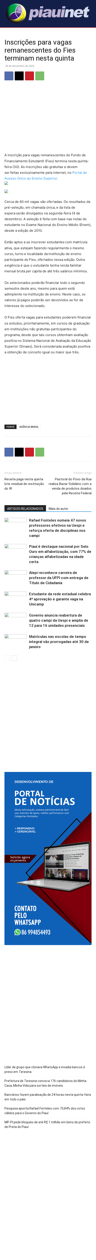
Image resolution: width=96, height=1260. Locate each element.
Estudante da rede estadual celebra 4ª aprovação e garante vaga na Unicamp (60, 599)
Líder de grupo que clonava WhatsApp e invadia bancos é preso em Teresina (44, 1069)
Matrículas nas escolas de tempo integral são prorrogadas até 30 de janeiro (59, 641)
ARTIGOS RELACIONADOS (25, 508)
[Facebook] (8, 75)
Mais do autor (58, 508)
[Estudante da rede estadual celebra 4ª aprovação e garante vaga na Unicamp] (15, 599)
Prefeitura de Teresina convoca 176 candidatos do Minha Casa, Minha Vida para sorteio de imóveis (45, 1083)
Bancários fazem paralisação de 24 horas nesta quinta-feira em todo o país (47, 1097)
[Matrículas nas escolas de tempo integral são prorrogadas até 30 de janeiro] (15, 641)
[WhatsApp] (39, 75)
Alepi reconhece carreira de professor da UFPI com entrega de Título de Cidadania (58, 577)
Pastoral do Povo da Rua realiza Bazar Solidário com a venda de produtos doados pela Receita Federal (70, 486)
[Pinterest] (29, 75)
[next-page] (14, 658)
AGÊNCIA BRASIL (29, 426)
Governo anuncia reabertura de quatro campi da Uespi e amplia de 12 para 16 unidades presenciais (58, 620)
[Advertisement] (48, 120)
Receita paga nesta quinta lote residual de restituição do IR (24, 484)
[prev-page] (7, 658)
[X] (19, 75)
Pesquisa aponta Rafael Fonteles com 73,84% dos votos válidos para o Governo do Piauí (44, 1111)
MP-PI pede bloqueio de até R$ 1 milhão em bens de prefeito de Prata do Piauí (47, 1124)
